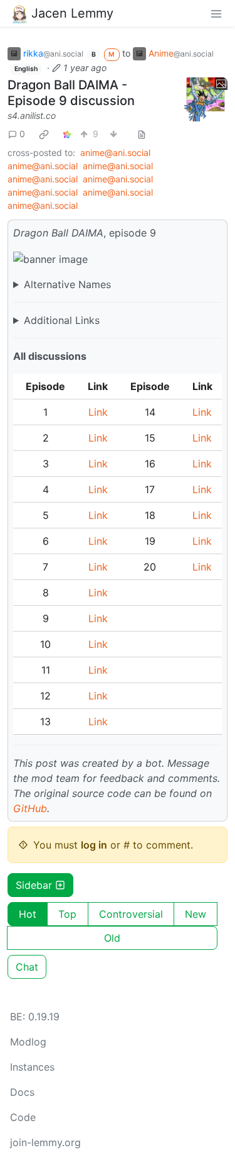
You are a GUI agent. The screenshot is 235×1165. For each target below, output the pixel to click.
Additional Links (62, 320)
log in (94, 845)
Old (112, 938)
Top (67, 914)
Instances (32, 1067)
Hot (27, 914)
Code (23, 1117)
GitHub (30, 808)
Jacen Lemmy (72, 13)
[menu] (216, 13)
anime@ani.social (115, 152)
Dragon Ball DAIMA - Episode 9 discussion (71, 92)
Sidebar (34, 885)
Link (98, 412)
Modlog (28, 1041)
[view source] (142, 133)
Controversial (131, 914)
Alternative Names (67, 284)
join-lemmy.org (45, 1142)
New (195, 914)
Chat (27, 967)
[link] (44, 134)
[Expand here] (205, 99)
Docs (22, 1092)
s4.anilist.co (32, 115)
